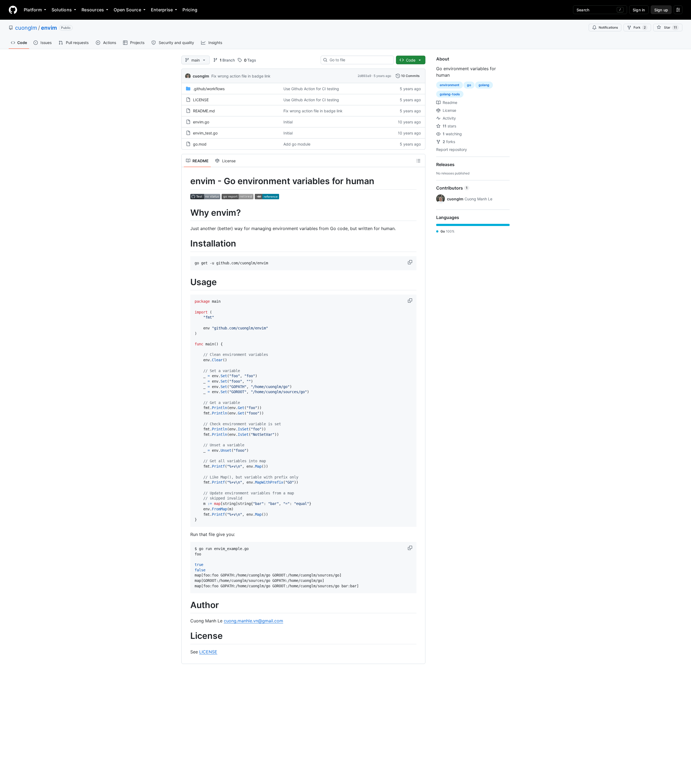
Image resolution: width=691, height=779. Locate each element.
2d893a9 (364, 76)
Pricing (189, 9)
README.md (204, 111)
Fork (640, 27)
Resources (93, 9)
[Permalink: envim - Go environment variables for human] (186, 181)
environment (449, 85)
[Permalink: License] (186, 636)
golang (484, 85)
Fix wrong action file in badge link (240, 76)
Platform (33, 9)
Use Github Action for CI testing (311, 88)
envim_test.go (205, 133)
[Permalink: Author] (186, 605)
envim (49, 28)
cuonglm (26, 28)
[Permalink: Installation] (186, 244)
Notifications (608, 27)
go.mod (199, 144)
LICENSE (201, 99)
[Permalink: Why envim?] (186, 213)
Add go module (296, 144)
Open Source (127, 9)
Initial (288, 122)
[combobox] (359, 60)
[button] (410, 262)
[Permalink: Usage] (186, 282)
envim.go (201, 122)
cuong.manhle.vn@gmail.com (253, 620)
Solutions (62, 9)
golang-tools (450, 94)
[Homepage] (13, 9)
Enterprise (162, 9)
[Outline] (418, 160)
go (469, 85)
